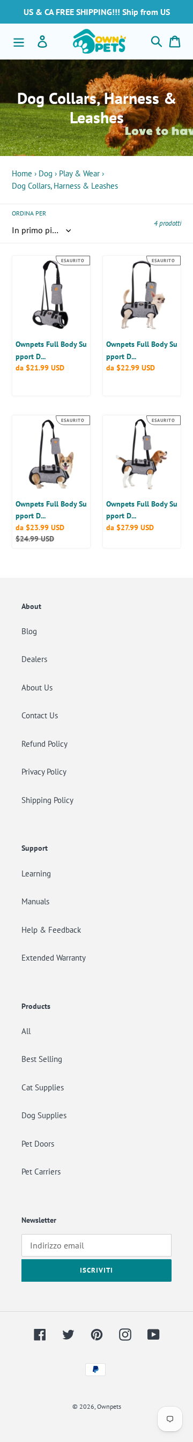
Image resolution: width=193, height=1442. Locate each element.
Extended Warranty (53, 958)
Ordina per (29, 213)
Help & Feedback (51, 930)
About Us (37, 687)
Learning (36, 873)
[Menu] (19, 41)
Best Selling (41, 1059)
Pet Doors (37, 1144)
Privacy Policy (43, 772)
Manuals (35, 901)
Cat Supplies (42, 1087)
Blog (29, 631)
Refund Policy (44, 744)
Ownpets (109, 1406)
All (26, 1031)
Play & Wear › (81, 173)
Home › (24, 173)
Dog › (48, 173)
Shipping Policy (47, 800)
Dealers (34, 659)
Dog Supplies (43, 1115)
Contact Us (39, 715)
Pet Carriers (41, 1171)
